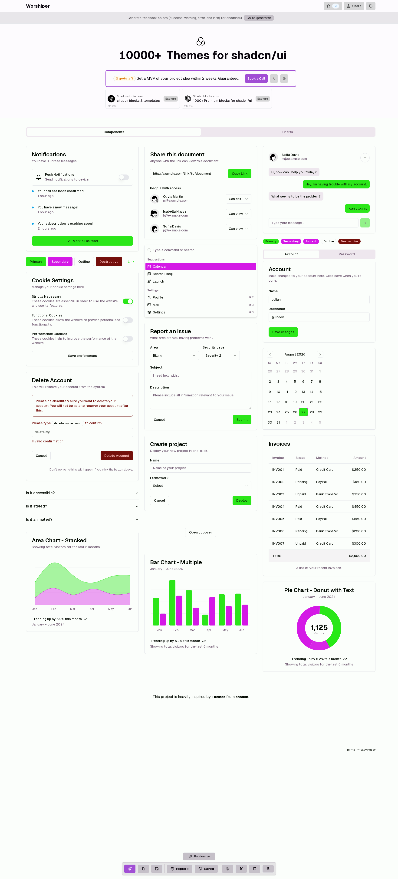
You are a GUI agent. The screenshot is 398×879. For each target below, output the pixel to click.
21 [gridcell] (311, 402)
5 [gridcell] (295, 381)
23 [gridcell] (270, 412)
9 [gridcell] (270, 392)
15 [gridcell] (320, 392)
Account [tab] (291, 254)
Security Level (214, 347)
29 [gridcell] (295, 371)
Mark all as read (85, 241)
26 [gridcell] (270, 371)
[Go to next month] (320, 354)
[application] (82, 583)
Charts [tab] (287, 132)
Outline (84, 261)
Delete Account (116, 456)
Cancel (41, 456)
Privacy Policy (366, 749)
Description (159, 387)
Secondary (60, 261)
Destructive (108, 261)
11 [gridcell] (286, 392)
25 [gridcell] (287, 412)
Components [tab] (114, 132)
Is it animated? (39, 519)
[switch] (124, 177)
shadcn (242, 697)
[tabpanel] (200, 409)
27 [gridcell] (278, 371)
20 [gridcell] (303, 402)
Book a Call (256, 78)
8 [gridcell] (320, 381)
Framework (159, 478)
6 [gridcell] (303, 381)
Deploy (242, 500)
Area (154, 347)
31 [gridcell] (311, 371)
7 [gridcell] (312, 381)
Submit (242, 419)
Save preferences (82, 356)
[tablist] (200, 132)
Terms (350, 749)
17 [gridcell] (278, 402)
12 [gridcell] (295, 392)
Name (154, 460)
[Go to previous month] (270, 354)
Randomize (202, 856)
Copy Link (240, 173)
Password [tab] (347, 254)
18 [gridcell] (286, 402)
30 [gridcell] (303, 371)
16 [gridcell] (270, 402)
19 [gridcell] (295, 402)
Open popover (200, 532)
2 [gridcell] (270, 381)
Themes (218, 697)
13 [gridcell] (303, 392)
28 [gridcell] (287, 371)
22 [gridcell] (320, 402)
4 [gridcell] (287, 381)
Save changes (283, 332)
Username (277, 309)
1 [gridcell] (320, 371)
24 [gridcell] (278, 412)
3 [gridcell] (278, 381)
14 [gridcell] (311, 392)
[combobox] (238, 199)
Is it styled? (36, 506)
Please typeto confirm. (67, 423)
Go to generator (259, 18)
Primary (36, 261)
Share (357, 6)
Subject (156, 367)
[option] (200, 266)
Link (131, 261)
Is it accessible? (40, 493)
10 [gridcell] (278, 392)
